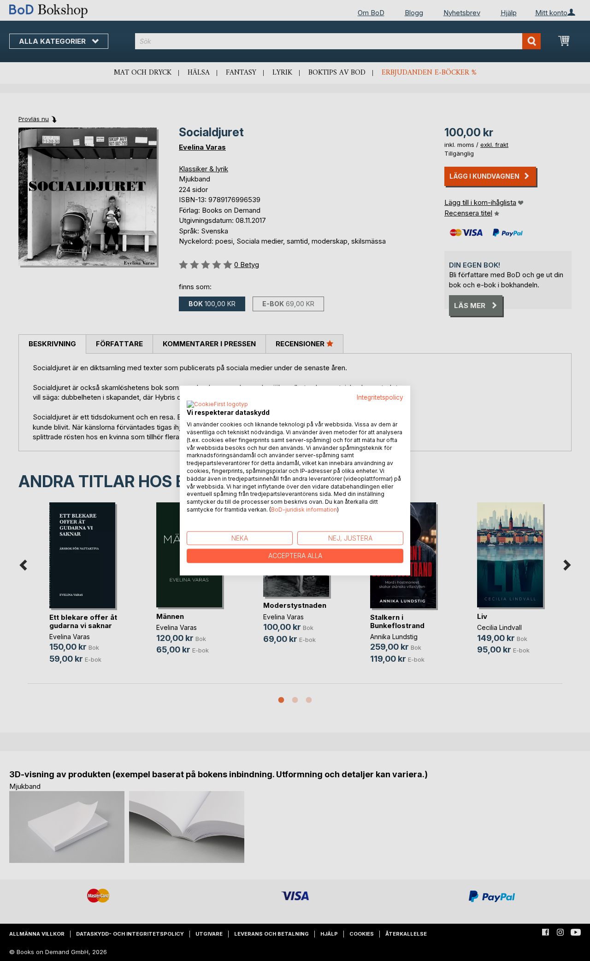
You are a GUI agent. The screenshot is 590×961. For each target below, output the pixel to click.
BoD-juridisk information (304, 509)
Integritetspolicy (380, 397)
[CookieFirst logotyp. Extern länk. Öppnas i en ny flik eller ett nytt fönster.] (217, 405)
